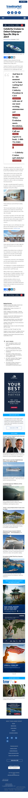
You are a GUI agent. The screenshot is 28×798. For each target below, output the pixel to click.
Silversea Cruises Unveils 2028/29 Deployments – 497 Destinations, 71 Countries (12, 532)
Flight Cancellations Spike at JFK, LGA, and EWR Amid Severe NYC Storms (13, 344)
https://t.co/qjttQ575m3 (17, 128)
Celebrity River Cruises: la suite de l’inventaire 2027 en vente (14, 326)
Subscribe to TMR (14, 427)
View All (14, 673)
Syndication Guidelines (13, 732)
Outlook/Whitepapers (13, 750)
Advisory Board (13, 728)
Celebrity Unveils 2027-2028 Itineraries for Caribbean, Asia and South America (13, 316)
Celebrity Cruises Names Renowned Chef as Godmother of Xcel (14, 335)
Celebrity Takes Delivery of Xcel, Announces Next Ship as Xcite (13, 323)
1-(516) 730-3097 (5, 780)
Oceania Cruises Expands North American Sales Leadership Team (13, 436)
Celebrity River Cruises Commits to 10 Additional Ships (12, 309)
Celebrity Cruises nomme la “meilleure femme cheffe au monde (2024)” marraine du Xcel (14, 332)
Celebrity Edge (16, 228)
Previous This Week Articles (14, 755)
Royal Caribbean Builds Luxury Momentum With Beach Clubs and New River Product (13, 320)
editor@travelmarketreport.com (13, 775)
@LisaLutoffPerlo (16, 98)
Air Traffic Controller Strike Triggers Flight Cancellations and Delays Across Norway (14, 359)
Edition (24, 1)
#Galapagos (15, 133)
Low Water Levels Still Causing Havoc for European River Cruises (13, 348)
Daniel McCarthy (8, 39)
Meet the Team (13, 725)
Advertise (13, 730)
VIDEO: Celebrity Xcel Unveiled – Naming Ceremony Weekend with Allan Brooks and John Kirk (13, 313)
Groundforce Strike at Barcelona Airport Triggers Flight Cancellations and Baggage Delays (14, 355)
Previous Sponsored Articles (13, 753)
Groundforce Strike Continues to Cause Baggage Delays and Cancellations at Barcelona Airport (13, 364)
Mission (13, 723)
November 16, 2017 (16, 160)
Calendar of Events (13, 748)
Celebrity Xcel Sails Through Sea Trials (12, 329)
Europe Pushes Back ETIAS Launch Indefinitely (14, 351)
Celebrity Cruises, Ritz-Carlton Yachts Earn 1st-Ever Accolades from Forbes (13, 305)
